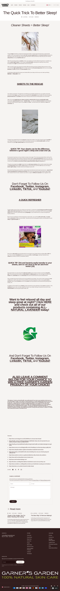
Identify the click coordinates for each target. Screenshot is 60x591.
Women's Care (30, 546)
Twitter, (30, 186)
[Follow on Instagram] (54, 586)
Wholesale (29, 553)
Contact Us (51, 537)
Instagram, (42, 186)
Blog (50, 546)
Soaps (28, 542)
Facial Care (29, 537)
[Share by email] (21, 469)
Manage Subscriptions (52, 539)
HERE (47, 302)
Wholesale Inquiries (53, 544)
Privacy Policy (36, 480)
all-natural (25, 16)
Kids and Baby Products (30, 549)
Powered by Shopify (35, 585)
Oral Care (29, 535)
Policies (50, 535)
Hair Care (29, 541)
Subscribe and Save (53, 548)
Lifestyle (29, 551)
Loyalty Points (52, 542)
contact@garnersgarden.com (8, 535)
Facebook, (18, 186)
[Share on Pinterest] (18, 469)
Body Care (29, 539)
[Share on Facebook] (13, 469)
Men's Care (29, 544)
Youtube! (44, 189)
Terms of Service (44, 480)
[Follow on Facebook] (51, 586)
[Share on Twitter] (15, 469)
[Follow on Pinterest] (57, 586)
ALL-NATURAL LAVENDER (29, 309)
